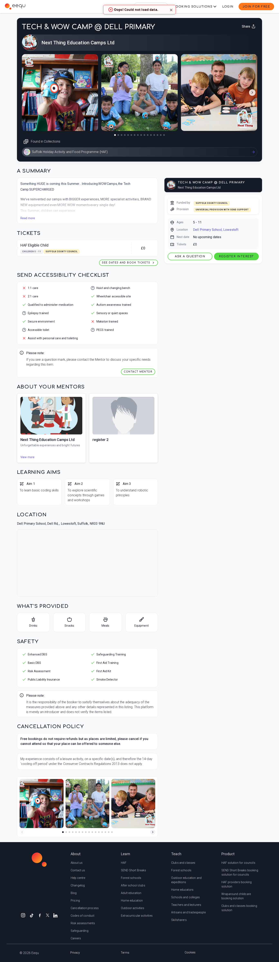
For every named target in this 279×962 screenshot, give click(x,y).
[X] (47, 915)
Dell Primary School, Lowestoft (216, 230)
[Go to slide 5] (76, 832)
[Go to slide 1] (63, 832)
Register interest (236, 256)
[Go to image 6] (131, 135)
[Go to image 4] (125, 135)
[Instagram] (23, 915)
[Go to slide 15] (108, 832)
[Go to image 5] (128, 135)
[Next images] (252, 92)
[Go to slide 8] (86, 832)
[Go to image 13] (154, 135)
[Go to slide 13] (102, 832)
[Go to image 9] (141, 135)
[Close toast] (171, 9)
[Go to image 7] (134, 135)
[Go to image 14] (157, 135)
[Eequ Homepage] (15, 6)
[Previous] (22, 832)
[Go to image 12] (151, 135)
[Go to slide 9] (89, 832)
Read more (27, 218)
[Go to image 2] (118, 135)
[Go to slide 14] (105, 832)
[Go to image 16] (164, 135)
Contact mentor (138, 371)
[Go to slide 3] (69, 832)
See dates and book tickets (126, 262)
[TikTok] (32, 915)
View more (27, 457)
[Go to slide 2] (66, 832)
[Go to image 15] (161, 135)
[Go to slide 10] (92, 832)
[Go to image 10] (144, 135)
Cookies (190, 952)
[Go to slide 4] (73, 832)
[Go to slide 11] (95, 832)
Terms (125, 952)
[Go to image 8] (138, 135)
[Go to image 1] (115, 135)
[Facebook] (40, 915)
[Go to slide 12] (99, 832)
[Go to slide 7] (82, 832)
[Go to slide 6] (79, 832)
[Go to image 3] (121, 135)
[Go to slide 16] (112, 832)
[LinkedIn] (55, 915)
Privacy (75, 952)
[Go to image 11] (147, 135)
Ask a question (190, 256)
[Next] (152, 832)
